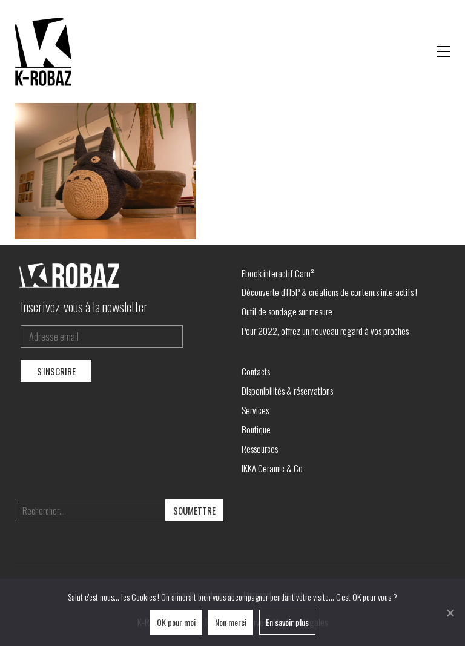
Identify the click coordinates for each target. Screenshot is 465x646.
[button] (443, 51)
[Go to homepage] (45, 51)
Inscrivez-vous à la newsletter (84, 306)
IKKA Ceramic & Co (272, 468)
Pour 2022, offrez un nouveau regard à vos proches (325, 331)
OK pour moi (176, 622)
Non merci (230, 622)
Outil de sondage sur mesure (287, 311)
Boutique (256, 429)
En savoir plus (287, 622)
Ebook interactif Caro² (278, 273)
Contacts (256, 371)
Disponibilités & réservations (287, 390)
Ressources (260, 449)
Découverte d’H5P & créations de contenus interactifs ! (329, 292)
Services (255, 410)
